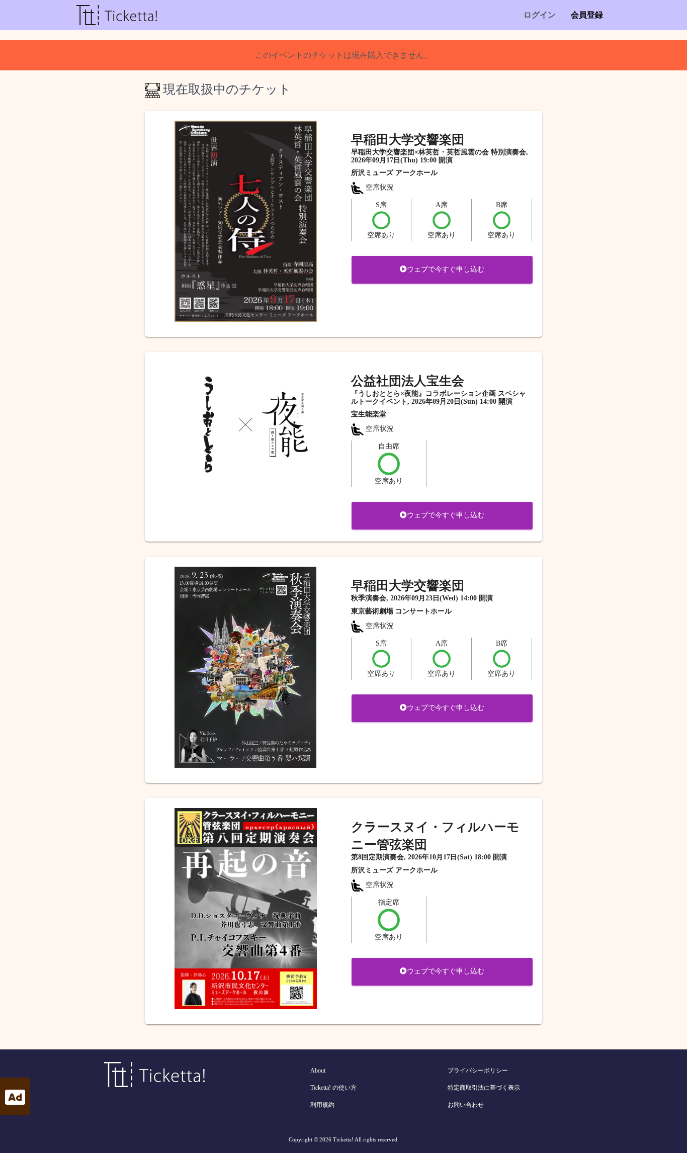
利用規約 (322, 1104)
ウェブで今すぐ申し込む (445, 269)
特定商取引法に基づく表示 (484, 1087)
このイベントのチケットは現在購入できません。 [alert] (343, 55)
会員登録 (587, 15)
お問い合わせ (466, 1104)
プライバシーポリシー (478, 1070)
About (317, 1070)
